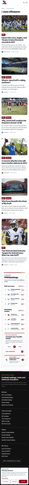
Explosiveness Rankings (7, 405)
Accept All (23, 481)
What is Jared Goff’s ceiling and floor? (13, 81)
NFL (3, 35)
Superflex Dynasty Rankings (8, 440)
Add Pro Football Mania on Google (11, 460)
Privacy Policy (5, 478)
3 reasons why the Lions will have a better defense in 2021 (14, 162)
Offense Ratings (5, 402)
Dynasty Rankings (6, 435)
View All (21, 286)
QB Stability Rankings (7, 400)
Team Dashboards (6, 413)
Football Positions (6, 453)
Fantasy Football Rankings (8, 432)
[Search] (24, 2)
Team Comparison (6, 418)
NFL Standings (5, 416)
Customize (5, 481)
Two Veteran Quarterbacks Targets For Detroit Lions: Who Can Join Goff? (13, 253)
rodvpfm (6, 264)
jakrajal (6, 92)
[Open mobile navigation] (26, 2)
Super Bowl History (6, 448)
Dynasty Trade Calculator (8, 437)
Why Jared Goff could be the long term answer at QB (14, 122)
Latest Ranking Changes (7, 397)
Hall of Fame (5, 456)
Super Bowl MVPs (6, 451)
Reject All (14, 481)
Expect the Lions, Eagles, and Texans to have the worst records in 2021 (14, 40)
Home (3, 8)
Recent (9, 77)
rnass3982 (6, 172)
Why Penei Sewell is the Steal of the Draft (14, 202)
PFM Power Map (6, 421)
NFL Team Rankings (7, 395)
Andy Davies (7, 51)
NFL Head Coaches (6, 423)
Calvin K (6, 213)
